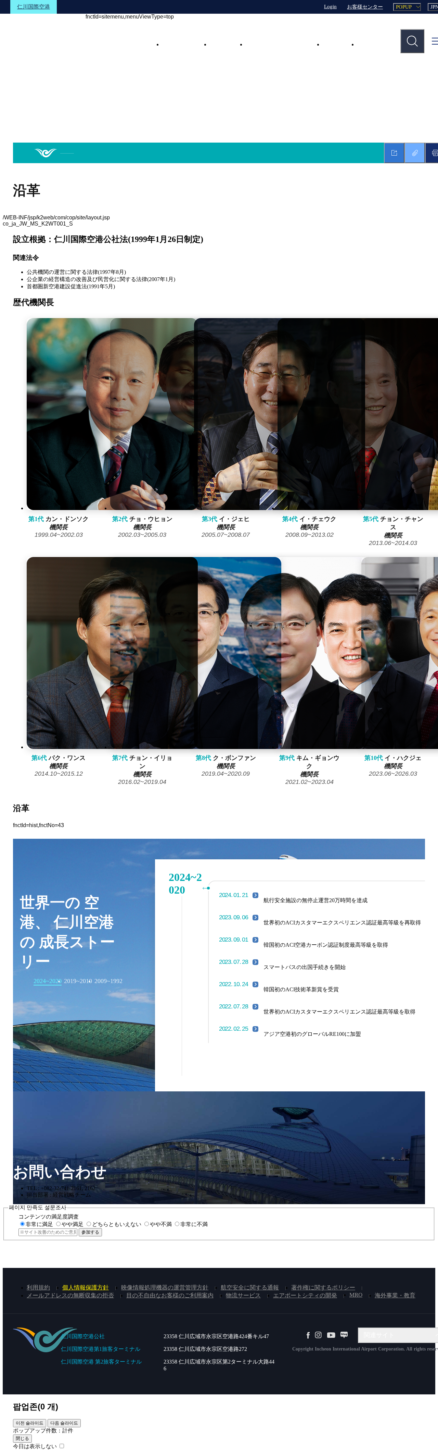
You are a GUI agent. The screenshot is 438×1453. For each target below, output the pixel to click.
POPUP (404, 7)
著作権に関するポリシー (323, 1287)
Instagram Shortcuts (318, 1335)
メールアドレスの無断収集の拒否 (70, 1295)
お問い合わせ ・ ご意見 (280, 44)
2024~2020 (48, 981)
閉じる (22, 1438)
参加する (90, 1232)
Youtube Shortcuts (331, 1335)
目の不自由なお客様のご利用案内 (170, 1295)
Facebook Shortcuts (308, 1335)
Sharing (394, 153)
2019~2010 (78, 981)
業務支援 (370, 44)
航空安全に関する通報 (250, 1287)
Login (330, 6)
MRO (355, 1295)
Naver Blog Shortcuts (344, 1335)
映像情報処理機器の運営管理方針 (164, 1287)
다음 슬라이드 (64, 1423)
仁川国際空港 (33, 7)
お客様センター (365, 7)
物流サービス (243, 1295)
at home (54, 153)
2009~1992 (108, 981)
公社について (181, 44)
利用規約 (38, 1287)
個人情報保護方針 (85, 1287)
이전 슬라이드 (29, 1423)
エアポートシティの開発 (305, 1295)
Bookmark (414, 153)
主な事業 (336, 44)
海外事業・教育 (395, 1295)
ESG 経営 (223, 44)
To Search (412, 41)
